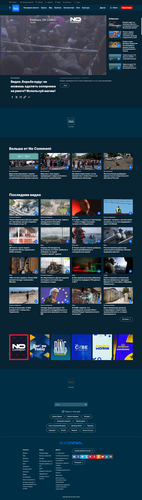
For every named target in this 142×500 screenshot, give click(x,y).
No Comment (13, 171)
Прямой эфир (126, 7)
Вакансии (59, 475)
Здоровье (26, 466)
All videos (125, 319)
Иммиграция (80, 421)
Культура (85, 8)
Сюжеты (25, 450)
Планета (25, 461)
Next (78, 8)
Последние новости (31, 8)
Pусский (13, 2)
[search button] (75, 2)
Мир (50, 8)
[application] (53, 45)
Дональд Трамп (76, 425)
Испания (87, 416)
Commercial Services (62, 455)
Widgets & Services (45, 471)
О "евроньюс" (60, 453)
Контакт (58, 472)
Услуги (41, 450)
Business (57, 8)
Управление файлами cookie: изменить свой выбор (63, 487)
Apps (41, 468)
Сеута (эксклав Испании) (57, 425)
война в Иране (57, 416)
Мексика (75, 245)
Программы (27, 477)
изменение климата (64, 421)
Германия (52, 430)
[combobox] (84, 2)
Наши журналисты (29, 479)
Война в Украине (73, 416)
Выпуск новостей (45, 455)
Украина (74, 430)
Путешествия (69, 8)
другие (58, 450)
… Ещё (64, 85)
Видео (25, 474)
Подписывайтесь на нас (83, 450)
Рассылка (78, 462)
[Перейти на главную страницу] (15, 8)
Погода (41, 458)
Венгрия (75, 217)
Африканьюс (43, 473)
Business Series (109, 305)
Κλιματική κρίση (88, 430)
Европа (44, 8)
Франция (90, 425)
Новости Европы (15, 217)
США (105, 275)
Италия (63, 430)
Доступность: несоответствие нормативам (61, 480)
